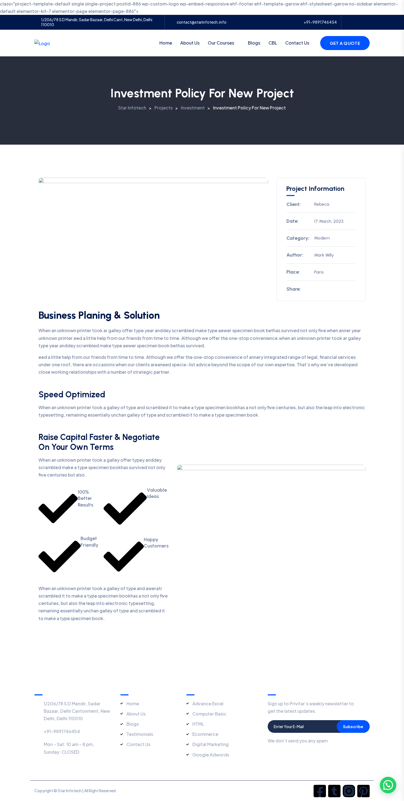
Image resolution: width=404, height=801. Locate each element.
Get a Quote (345, 43)
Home (165, 43)
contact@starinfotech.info (201, 22)
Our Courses (221, 43)
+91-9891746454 (320, 22)
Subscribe (353, 726)
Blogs (254, 43)
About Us (190, 43)
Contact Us (297, 43)
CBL (273, 43)
